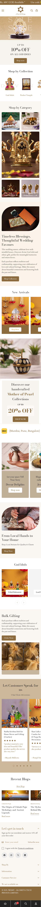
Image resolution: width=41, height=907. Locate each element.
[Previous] (17, 602)
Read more (6, 816)
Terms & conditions (25, 848)
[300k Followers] (4, 855)
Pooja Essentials (9, 195)
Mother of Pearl (29, 128)
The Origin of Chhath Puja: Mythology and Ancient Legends (14, 809)
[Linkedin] (25, 855)
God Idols (10, 95)
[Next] (23, 602)
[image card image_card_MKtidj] (15, 311)
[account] (36, 904)
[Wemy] (20, 10)
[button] (36, 10)
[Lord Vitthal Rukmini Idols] (15, 583)
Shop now (20, 60)
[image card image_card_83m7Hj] (11, 188)
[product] (5, 903)
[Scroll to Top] (37, 895)
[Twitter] (18, 855)
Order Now (8, 638)
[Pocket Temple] (26, 84)
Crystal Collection (9, 126)
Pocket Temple (26, 95)
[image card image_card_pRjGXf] (30, 121)
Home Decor (28, 195)
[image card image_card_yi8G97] (11, 121)
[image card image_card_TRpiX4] (30, 188)
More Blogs (21, 786)
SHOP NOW (20, 419)
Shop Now (15, 329)
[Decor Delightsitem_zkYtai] (15, 457)
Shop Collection (10, 279)
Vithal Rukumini (14, 592)
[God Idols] (10, 84)
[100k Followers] (11, 855)
